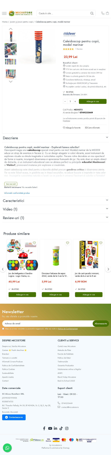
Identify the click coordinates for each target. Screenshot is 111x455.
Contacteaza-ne (16, 417)
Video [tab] (10, 209)
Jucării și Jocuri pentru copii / (22, 21)
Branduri (5, 354)
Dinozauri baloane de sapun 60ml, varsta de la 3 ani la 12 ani (54, 274)
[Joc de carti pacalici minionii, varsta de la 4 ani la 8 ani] (88, 255)
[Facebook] (44, 428)
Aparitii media (8, 377)
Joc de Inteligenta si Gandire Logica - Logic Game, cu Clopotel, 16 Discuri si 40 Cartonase (20, 274)
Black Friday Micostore (67, 377)
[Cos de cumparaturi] (107, 13)
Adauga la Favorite (72, 127)
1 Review (79, 49)
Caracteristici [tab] (13, 200)
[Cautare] (92, 13)
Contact (5, 381)
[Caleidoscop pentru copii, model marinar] (37, 46)
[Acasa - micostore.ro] (20, 13)
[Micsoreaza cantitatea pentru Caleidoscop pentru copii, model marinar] (65, 101)
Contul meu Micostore (66, 346)
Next (11, 81)
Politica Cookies (8, 369)
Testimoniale (63, 361)
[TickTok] (61, 428)
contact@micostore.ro (70, 407)
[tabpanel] (37, 46)
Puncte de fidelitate (65, 354)
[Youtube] (49, 428)
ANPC (60, 373)
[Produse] (4, 13)
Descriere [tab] (10, 138)
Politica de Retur (64, 358)
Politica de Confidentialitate (68, 328)
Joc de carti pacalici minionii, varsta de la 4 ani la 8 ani (87, 274)
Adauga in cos (93, 101)
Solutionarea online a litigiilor (69, 369)
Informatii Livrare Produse (12, 361)
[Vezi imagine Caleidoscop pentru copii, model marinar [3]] (11, 74)
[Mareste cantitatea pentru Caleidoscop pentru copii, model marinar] (75, 101)
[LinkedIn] (55, 428)
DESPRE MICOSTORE (13, 340)
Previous (11, 29)
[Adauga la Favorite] (34, 242)
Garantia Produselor (66, 365)
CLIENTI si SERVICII (68, 340)
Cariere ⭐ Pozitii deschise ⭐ (14, 350)
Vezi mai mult (11, 184)
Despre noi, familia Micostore (14, 346)
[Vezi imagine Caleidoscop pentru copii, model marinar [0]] (11, 36)
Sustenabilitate (8, 373)
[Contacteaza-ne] (102, 13)
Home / (6, 21)
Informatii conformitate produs (17, 193)
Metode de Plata (64, 350)
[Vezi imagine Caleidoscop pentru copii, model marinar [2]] (11, 61)
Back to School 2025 (66, 381)
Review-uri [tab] (13, 218)
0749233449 (67, 403)
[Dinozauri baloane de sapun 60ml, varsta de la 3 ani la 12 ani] (55, 255)
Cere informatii (93, 127)
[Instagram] (66, 428)
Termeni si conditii (9, 358)
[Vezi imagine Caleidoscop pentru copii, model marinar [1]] (11, 49)
